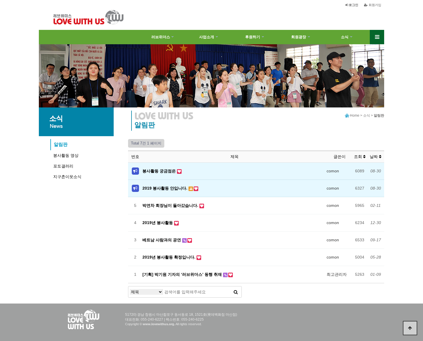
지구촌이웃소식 (67, 176)
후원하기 (252, 37)
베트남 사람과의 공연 (162, 240)
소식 (344, 37)
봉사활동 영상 (66, 155)
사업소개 (206, 37)
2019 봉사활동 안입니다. (165, 188)
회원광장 (298, 37)
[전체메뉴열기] (377, 37)
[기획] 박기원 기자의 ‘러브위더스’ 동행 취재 (182, 274)
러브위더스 (160, 37)
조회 (358, 156)
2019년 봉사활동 (158, 222)
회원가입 (374, 5)
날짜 (374, 156)
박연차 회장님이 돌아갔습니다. (170, 205)
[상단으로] (410, 328)
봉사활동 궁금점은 (159, 171)
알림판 (61, 144)
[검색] (235, 291)
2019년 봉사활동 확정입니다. (169, 257)
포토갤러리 (63, 166)
